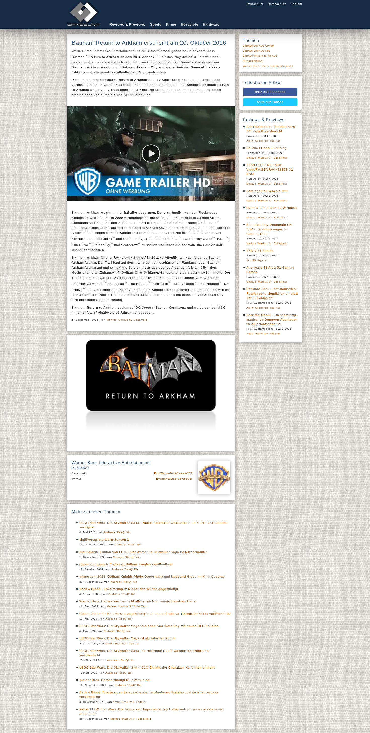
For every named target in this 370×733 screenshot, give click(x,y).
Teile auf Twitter (270, 102)
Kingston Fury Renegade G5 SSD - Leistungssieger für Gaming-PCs (269, 229)
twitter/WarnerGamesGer (175, 478)
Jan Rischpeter (256, 260)
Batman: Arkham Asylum (258, 46)
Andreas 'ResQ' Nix (117, 532)
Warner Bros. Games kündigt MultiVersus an (114, 680)
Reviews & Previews (127, 24)
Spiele (155, 24)
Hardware (211, 24)
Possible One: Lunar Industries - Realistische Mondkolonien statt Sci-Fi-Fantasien (272, 293)
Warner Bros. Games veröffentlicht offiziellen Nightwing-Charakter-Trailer (138, 601)
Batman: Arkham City (256, 51)
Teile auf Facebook (270, 92)
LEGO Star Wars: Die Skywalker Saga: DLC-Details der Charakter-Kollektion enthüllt (147, 667)
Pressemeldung (252, 61)
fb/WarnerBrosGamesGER (174, 473)
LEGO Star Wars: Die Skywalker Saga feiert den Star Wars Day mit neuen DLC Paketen (149, 626)
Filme (171, 24)
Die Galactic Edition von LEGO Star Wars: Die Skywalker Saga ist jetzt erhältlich (143, 552)
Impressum (255, 3)
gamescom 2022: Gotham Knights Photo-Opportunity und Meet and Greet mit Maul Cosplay (152, 576)
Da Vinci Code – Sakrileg (266, 148)
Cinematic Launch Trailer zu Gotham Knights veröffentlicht (126, 564)
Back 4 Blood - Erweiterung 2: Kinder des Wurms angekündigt (128, 589)
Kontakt (296, 3)
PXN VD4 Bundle (260, 251)
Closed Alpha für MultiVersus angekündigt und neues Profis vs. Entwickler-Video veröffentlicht (154, 614)
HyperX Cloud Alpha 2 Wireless (271, 208)
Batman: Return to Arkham (260, 56)
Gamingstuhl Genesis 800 (267, 191)
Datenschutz (277, 3)
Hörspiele (189, 24)
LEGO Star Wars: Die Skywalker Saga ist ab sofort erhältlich (127, 638)
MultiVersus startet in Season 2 (104, 539)
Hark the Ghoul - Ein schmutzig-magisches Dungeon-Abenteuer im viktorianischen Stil (272, 319)
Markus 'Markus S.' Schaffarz (127, 319)
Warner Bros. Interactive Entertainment (268, 66)
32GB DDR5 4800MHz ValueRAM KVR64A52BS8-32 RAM (269, 169)
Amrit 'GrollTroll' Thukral (121, 643)
